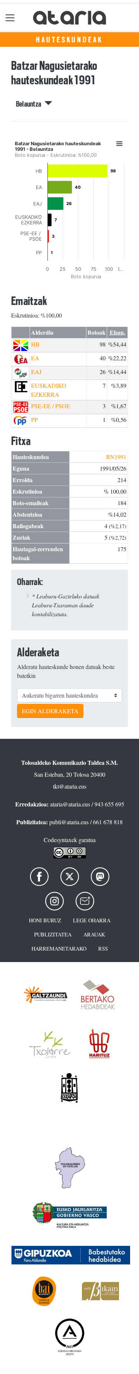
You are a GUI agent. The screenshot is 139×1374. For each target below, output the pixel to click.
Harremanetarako (59, 948)
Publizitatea (53, 934)
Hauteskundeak (69, 39)
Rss (103, 948)
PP (34, 419)
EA (35, 358)
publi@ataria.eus (69, 822)
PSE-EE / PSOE (50, 406)
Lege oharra (91, 920)
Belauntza (30, 104)
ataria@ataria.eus (70, 804)
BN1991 (116, 457)
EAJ (36, 372)
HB (35, 344)
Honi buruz (45, 920)
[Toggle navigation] (10, 17)
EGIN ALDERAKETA (50, 711)
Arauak (94, 934)
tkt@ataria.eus (69, 786)
